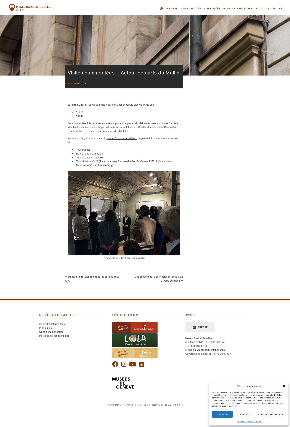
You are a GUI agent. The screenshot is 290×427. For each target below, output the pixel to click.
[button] (283, 386)
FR (274, 8)
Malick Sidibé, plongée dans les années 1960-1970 (92, 279)
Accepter (222, 414)
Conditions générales (51, 332)
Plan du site (46, 328)
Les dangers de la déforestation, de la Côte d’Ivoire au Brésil (159, 279)
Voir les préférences (271, 414)
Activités (213, 8)
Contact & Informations (52, 324)
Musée (173, 8)
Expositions (191, 8)
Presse (202, 327)
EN (281, 8)
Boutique (262, 8)
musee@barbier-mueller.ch (210, 349)
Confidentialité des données (249, 421)
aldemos (179, 404)
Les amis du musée (239, 8)
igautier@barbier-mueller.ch (121, 138)
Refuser (245, 414)
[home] (161, 8)
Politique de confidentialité (54, 335)
